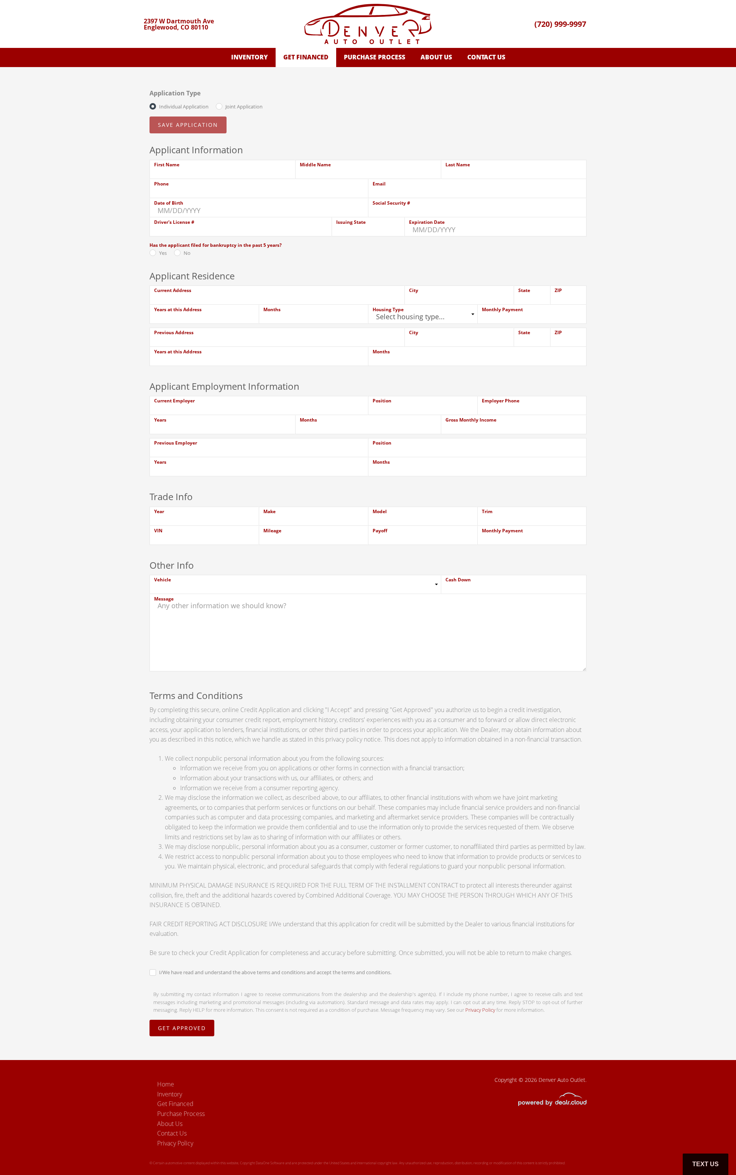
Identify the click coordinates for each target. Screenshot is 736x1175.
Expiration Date (427, 222)
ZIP (558, 290)
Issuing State (351, 222)
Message (164, 599)
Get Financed (306, 57)
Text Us (705, 1164)
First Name (166, 164)
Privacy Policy (480, 1009)
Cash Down (458, 579)
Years (160, 420)
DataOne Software (270, 1162)
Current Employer (174, 400)
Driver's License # (174, 222)
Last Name (457, 164)
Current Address (172, 290)
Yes (163, 252)
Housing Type (388, 309)
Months (272, 309)
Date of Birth (168, 203)
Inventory (249, 57)
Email (379, 184)
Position (382, 400)
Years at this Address (178, 309)
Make (269, 511)
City (413, 290)
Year (159, 511)
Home (165, 1084)
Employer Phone (500, 400)
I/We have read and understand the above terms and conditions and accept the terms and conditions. (275, 972)
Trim (487, 511)
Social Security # (391, 203)
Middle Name (315, 164)
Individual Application (184, 106)
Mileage (272, 530)
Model (380, 511)
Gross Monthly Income (470, 420)
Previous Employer (175, 443)
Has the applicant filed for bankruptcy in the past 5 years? (216, 245)
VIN (158, 530)
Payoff (380, 530)
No (187, 252)
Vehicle (162, 579)
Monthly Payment (502, 309)
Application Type (175, 93)
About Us (436, 57)
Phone (161, 184)
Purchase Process (374, 57)
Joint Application (244, 106)
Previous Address (174, 332)
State (524, 290)
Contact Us (486, 57)
